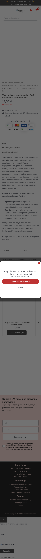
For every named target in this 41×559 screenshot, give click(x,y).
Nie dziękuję (20, 287)
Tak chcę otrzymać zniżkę (20, 281)
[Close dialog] (39, 263)
